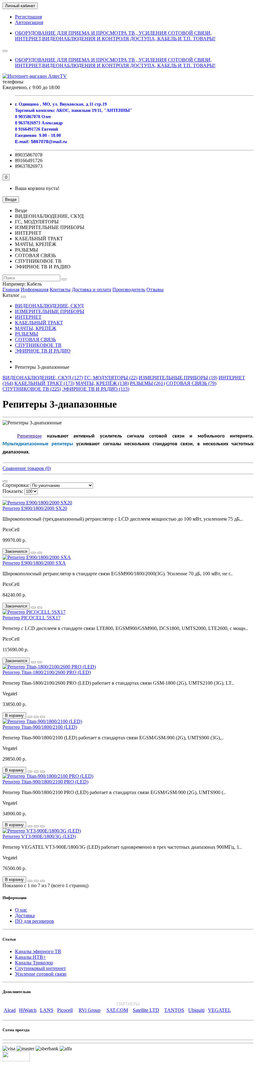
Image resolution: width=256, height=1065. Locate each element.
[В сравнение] (39, 553)
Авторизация (29, 22)
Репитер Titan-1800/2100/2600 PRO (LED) (46, 672)
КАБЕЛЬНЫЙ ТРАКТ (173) (44, 383)
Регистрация (28, 16)
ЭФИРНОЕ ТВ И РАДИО (43, 350)
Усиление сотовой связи (40, 974)
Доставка (25, 915)
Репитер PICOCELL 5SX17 (31, 617)
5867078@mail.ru (49, 141)
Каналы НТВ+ (30, 957)
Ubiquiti (196, 1010)
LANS (46, 1010)
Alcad (10, 1010)
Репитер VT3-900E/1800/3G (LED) (39, 836)
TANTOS (174, 1010)
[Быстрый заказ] (29, 717)
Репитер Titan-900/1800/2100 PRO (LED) (45, 781)
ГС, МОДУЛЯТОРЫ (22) (110, 377)
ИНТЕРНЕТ (28, 317)
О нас (21, 909)
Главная (10, 289)
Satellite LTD (146, 1010)
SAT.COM (117, 1010)
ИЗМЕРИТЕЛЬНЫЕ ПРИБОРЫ (49, 311)
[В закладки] (33, 553)
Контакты (60, 289)
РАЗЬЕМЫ (26, 334)
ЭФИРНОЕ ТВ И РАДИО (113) (95, 389)
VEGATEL (219, 1010)
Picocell (65, 1010)
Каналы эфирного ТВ (38, 951)
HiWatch (28, 1010)
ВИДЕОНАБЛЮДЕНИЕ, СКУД (49, 305)
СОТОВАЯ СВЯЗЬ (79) (191, 383)
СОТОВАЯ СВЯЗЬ (35, 339)
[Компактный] (4, 481)
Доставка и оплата (91, 289)
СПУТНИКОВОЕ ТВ (38, 345)
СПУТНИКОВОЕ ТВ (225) (31, 389)
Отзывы (155, 289)
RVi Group (90, 1010)
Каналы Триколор (34, 962)
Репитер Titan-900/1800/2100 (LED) (39, 727)
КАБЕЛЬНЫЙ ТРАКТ (39, 322)
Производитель (128, 289)
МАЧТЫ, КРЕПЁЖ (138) (102, 383)
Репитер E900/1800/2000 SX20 (34, 508)
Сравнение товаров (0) (26, 468)
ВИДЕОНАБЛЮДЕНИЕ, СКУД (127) (42, 377)
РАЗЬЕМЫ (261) (147, 383)
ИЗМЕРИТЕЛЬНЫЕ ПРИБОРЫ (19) (178, 377)
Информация (34, 289)
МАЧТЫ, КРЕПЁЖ (35, 328)
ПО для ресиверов (34, 921)
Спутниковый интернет (40, 968)
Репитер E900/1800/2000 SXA (34, 563)
